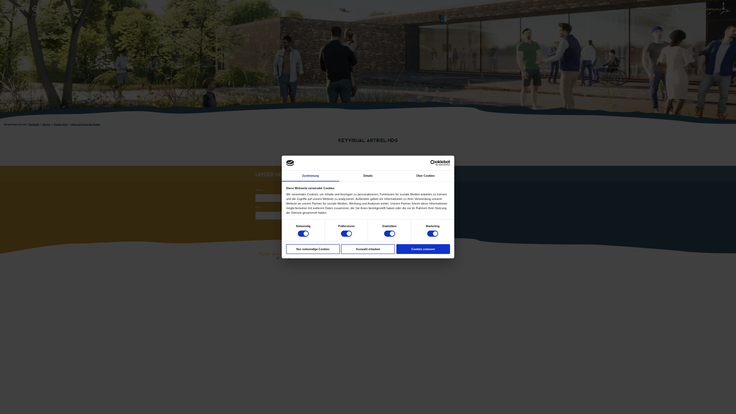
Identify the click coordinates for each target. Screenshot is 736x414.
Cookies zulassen (423, 249)
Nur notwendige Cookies (312, 249)
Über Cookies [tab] (425, 175)
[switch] (346, 234)
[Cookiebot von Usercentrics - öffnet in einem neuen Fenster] (433, 163)
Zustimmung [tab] (310, 175)
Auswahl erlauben (368, 249)
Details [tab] (368, 175)
